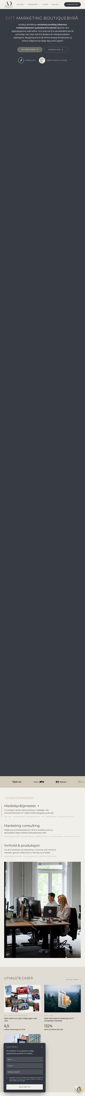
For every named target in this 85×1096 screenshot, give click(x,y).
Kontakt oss (72, 4)
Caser (45, 4)
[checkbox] (7, 1078)
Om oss (55, 4)
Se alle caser (72, 979)
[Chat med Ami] (78, 1089)
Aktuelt (20, 4)
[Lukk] (42, 1047)
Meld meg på (24, 1087)
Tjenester (32, 4)
